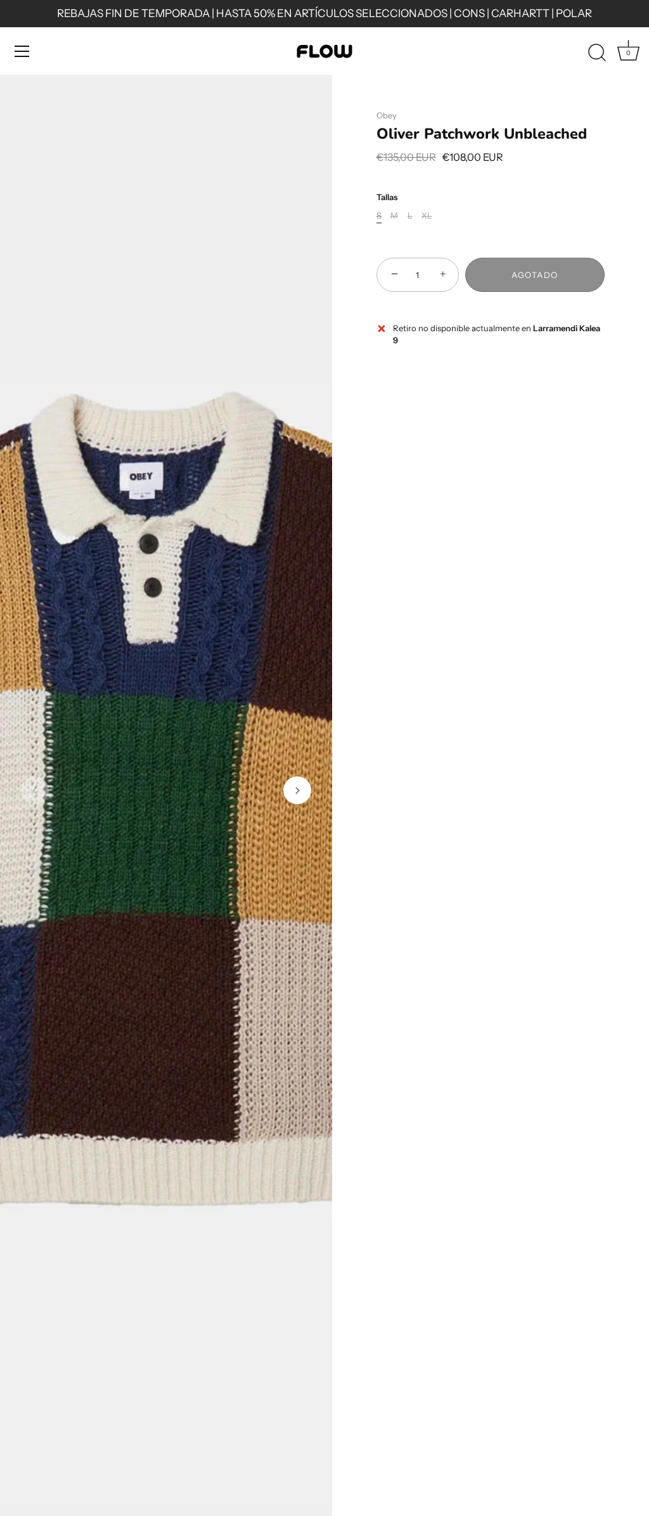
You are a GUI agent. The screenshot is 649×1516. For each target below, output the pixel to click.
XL (426, 215)
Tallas (386, 197)
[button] (35, 790)
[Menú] (22, 51)
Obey (386, 115)
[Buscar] (597, 53)
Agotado (534, 275)
